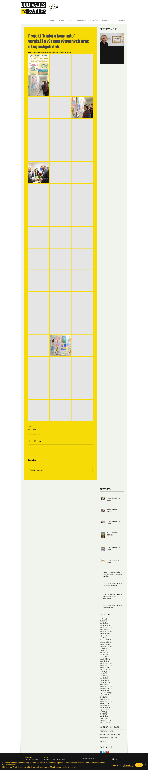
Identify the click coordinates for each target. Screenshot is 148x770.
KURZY (111, 731)
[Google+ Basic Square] (107, 752)
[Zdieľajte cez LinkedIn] (40, 441)
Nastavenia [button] (116, 765)
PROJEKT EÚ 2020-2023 (108, 738)
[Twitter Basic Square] (104, 752)
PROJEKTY (32, 430)
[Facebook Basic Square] (101, 752)
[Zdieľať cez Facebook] (29, 441)
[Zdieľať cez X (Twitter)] (35, 441)
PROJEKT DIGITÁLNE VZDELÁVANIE (112, 734)
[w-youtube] (113, 759)
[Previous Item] (103, 39)
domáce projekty (34, 434)
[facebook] (116, 759)
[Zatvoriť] (145, 765)
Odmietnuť (128, 765)
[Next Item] (120, 39)
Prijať (139, 765)
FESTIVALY (104, 731)
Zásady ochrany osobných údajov (63, 767)
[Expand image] (38, 64)
